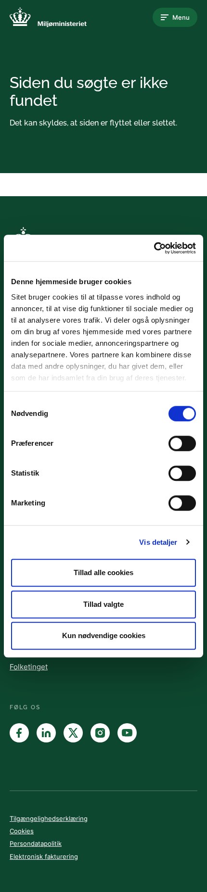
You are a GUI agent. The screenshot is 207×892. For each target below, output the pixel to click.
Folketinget (29, 666)
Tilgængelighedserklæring (49, 818)
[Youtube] (127, 732)
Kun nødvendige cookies (103, 635)
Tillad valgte (103, 604)
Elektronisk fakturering (44, 856)
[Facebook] (19, 732)
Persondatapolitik (36, 843)
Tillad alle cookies (103, 572)
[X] (73, 732)
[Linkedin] (46, 732)
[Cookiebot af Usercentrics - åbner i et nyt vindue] (154, 248)
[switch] (182, 443)
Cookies (22, 831)
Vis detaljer (158, 542)
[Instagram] (100, 732)
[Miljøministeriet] (48, 17)
